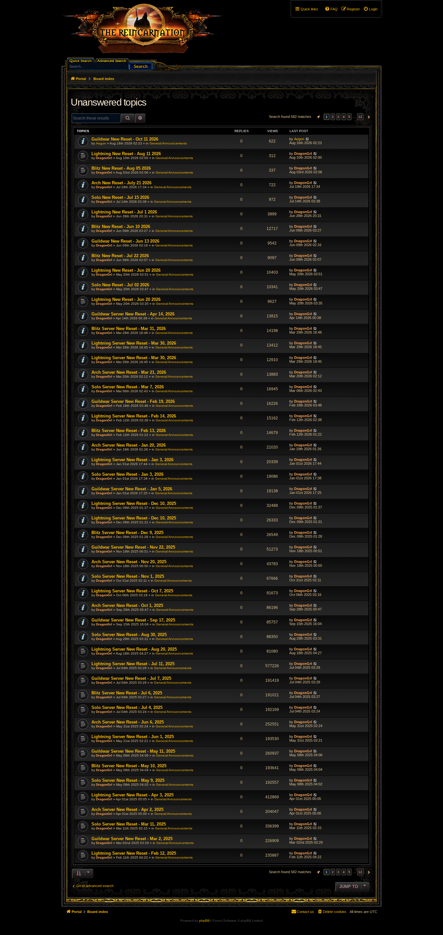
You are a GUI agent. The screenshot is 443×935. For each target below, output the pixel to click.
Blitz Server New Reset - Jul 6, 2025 (126, 692)
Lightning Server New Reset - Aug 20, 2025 (134, 649)
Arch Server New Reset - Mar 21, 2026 (128, 372)
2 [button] (333, 117)
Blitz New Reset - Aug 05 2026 (121, 168)
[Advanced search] (112, 60)
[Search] (141, 65)
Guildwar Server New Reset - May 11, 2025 (133, 751)
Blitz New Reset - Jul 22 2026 (120, 255)
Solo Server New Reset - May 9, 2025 (127, 780)
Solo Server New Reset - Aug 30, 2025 (129, 634)
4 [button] (344, 117)
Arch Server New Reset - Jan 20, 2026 (128, 445)
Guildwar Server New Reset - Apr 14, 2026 (132, 314)
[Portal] (146, 31)
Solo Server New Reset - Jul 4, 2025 (126, 707)
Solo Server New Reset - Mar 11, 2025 (128, 824)
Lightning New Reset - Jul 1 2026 (124, 212)
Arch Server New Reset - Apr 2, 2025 (127, 809)
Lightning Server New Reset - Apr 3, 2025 (132, 794)
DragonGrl (104, 158)
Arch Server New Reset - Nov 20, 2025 (128, 561)
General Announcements (168, 143)
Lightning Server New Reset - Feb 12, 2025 (133, 853)
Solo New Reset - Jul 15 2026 (120, 197)
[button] (317, 117)
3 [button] (338, 117)
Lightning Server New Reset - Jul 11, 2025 (132, 663)
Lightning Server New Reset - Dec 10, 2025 (133, 503)
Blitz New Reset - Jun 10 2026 (120, 226)
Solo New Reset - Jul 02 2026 (120, 284)
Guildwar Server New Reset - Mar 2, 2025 (132, 838)
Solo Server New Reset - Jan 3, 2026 (127, 474)
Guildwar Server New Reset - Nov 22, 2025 (133, 547)
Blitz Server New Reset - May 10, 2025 (128, 765)
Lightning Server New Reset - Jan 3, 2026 (132, 459)
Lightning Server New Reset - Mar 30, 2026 (133, 343)
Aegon (101, 143)
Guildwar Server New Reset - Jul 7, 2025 (131, 678)
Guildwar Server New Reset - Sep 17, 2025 (133, 620)
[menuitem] (370, 9)
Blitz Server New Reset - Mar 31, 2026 (128, 328)
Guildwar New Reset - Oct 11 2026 (124, 139)
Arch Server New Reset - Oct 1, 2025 (127, 605)
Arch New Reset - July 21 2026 (121, 182)
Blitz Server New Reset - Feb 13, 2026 (128, 430)
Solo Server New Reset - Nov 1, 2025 (127, 576)
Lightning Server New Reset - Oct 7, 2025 (132, 590)
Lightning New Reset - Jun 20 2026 (126, 270)
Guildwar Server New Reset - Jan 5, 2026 (131, 488)
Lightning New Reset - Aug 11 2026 (126, 153)
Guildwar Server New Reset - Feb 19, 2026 (133, 401)
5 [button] (349, 117)
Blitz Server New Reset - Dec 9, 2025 (127, 532)
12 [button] (360, 117)
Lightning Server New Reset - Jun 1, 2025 (132, 736)
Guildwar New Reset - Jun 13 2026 (125, 241)
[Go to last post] (307, 139)
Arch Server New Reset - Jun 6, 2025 (127, 722)
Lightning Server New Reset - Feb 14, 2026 (133, 416)
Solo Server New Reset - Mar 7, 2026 (127, 386)
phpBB (204, 920)
